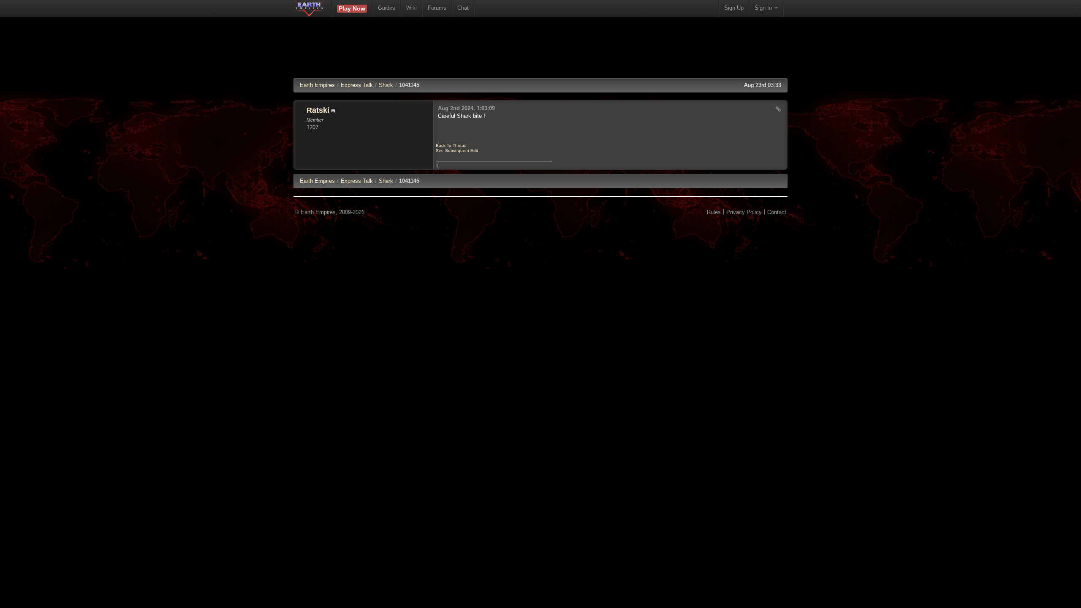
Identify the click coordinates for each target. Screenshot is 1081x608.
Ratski (318, 110)
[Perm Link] (778, 109)
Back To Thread (451, 145)
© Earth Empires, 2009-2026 (329, 212)
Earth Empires (317, 85)
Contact (776, 212)
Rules (714, 212)
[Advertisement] (540, 53)
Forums (437, 8)
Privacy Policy (744, 212)
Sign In (764, 8)
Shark (386, 85)
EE (317, 181)
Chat (463, 8)
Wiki (411, 8)
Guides (386, 8)
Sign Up (734, 8)
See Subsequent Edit (457, 150)
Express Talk (357, 85)
